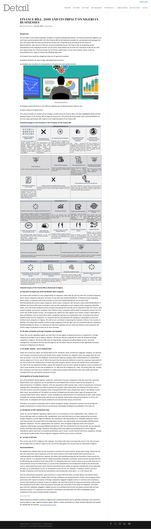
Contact (145, 8)
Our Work (76, 8)
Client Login (143, 2)
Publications (108, 8)
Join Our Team (135, 8)
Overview (67, 8)
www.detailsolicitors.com (48, 505)
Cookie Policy (47, 524)
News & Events (122, 8)
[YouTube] (129, 524)
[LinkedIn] (124, 524)
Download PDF (25, 496)
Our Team (85, 8)
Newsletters (48, 26)
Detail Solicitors (27, 26)
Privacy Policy (36, 524)
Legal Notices (24, 524)
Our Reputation (96, 8)
